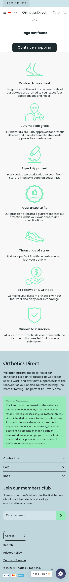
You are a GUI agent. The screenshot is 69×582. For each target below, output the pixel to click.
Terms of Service (14, 560)
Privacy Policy (12, 552)
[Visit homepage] (34, 12)
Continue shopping (34, 47)
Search (8, 545)
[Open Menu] (4, 12)
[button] (54, 12)
